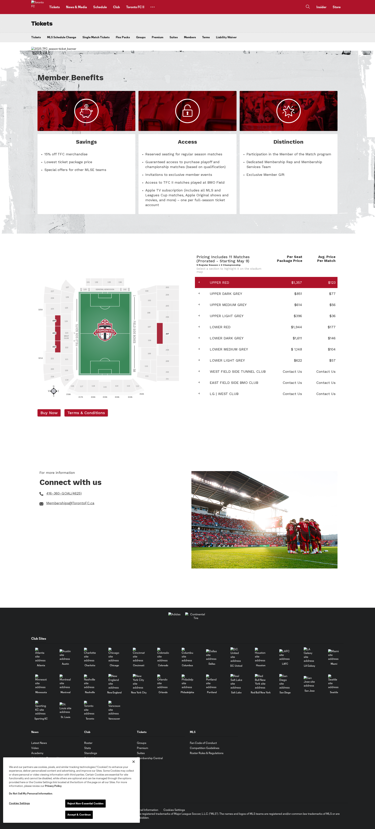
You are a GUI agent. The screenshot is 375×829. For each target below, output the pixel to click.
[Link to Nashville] (90, 681)
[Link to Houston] (261, 655)
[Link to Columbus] (187, 655)
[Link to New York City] (139, 681)
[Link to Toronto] (90, 708)
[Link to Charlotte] (90, 655)
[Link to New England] (114, 681)
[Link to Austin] (65, 655)
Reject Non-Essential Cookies (85, 803)
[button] (152, 7)
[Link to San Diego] (285, 681)
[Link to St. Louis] (65, 708)
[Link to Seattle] (334, 681)
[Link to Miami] (334, 655)
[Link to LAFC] (285, 655)
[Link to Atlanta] (41, 655)
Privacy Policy (53, 785)
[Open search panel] (307, 7)
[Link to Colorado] (163, 655)
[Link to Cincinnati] (139, 655)
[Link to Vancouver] (114, 708)
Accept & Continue (79, 814)
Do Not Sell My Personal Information (30, 793)
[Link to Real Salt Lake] (236, 681)
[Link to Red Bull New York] (261, 681)
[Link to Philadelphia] (187, 681)
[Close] (133, 761)
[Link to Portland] (212, 681)
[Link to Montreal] (65, 681)
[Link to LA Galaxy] (309, 655)
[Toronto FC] (38, 7)
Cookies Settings (174, 809)
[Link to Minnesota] (41, 681)
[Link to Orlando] (163, 681)
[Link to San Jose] (309, 682)
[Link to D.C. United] (236, 655)
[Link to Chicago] (114, 655)
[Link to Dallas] (212, 655)
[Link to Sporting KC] (41, 708)
